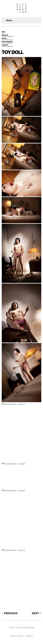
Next (35, 613)
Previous (11, 613)
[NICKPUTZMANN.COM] (21, 8)
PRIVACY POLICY (17, 636)
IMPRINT (29, 636)
